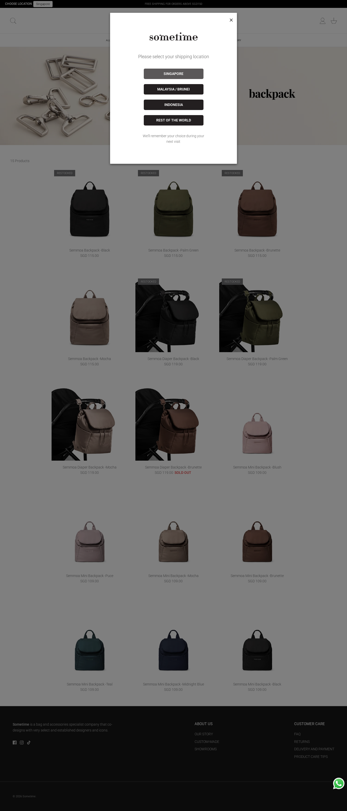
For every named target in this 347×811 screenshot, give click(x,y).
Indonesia (173, 105)
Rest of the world (173, 120)
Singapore (173, 74)
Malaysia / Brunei (173, 89)
